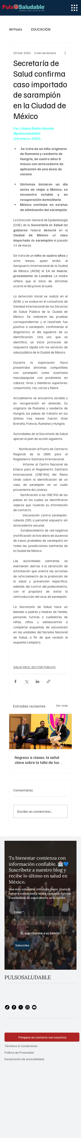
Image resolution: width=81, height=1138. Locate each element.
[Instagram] (27, 1007)
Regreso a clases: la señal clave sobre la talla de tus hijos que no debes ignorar (37, 760)
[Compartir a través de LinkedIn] (37, 681)
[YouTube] (34, 1007)
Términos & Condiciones (21, 1046)
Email (19, 912)
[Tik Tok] (7, 1007)
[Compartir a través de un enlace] (48, 681)
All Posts (15, 29)
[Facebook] (14, 1007)
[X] (20, 1007)
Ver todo (62, 705)
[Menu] (74, 8)
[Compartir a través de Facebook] (15, 681)
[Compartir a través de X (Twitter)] (26, 681)
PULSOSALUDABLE (27, 977)
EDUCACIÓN (40, 29)
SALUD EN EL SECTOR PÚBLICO (34, 667)
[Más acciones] (65, 53)
